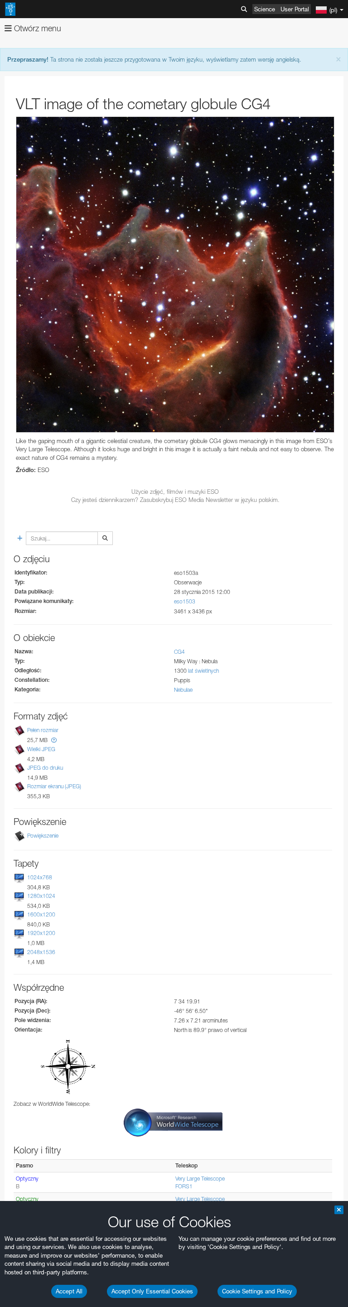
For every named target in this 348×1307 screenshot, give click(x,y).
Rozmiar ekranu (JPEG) (54, 786)
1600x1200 (41, 914)
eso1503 (184, 601)
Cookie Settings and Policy (257, 1291)
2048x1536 (41, 952)
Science (264, 9)
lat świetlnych (203, 670)
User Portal (294, 9)
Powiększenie (42, 835)
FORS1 (184, 1186)
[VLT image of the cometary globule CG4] (175, 274)
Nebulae (183, 689)
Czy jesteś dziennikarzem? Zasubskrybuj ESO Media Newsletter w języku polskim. (175, 499)
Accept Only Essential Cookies (152, 1291)
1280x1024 (41, 895)
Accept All (69, 1291)
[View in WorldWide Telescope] (173, 1122)
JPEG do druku (45, 767)
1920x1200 (41, 933)
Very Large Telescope (200, 1178)
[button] (54, 740)
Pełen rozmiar (42, 730)
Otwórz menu (36, 28)
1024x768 (39, 877)
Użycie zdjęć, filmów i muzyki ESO (175, 491)
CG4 (179, 651)
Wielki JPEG (41, 749)
